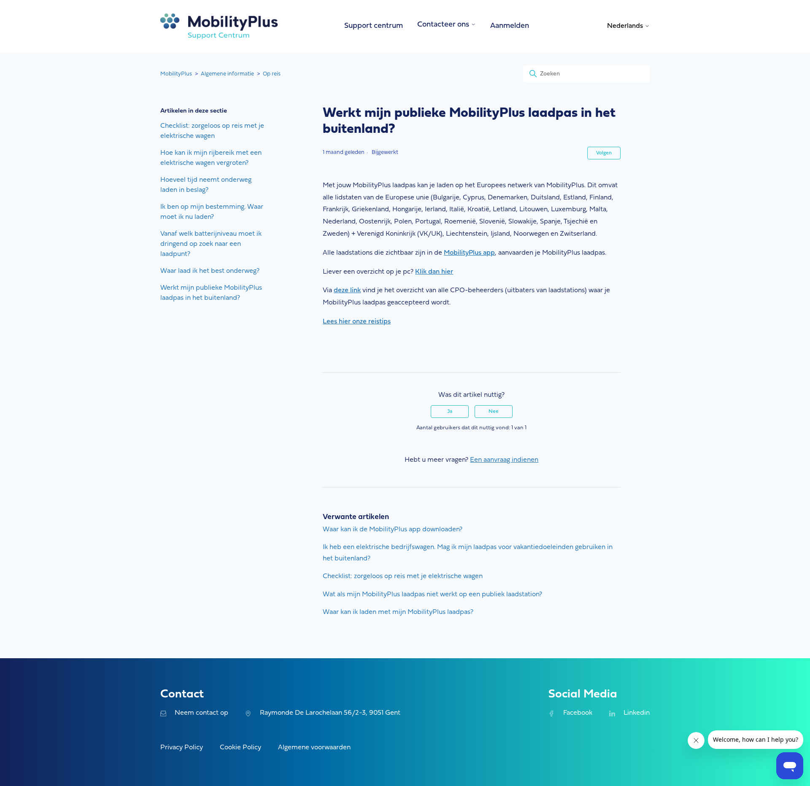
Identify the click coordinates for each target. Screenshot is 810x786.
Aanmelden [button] (509, 26)
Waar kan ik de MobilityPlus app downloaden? (392, 529)
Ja (449, 411)
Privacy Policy (181, 747)
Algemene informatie (227, 74)
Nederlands (626, 26)
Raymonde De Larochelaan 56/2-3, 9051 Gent (330, 713)
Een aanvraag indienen (504, 460)
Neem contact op (201, 713)
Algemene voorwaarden (314, 747)
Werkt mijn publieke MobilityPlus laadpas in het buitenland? (211, 293)
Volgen (604, 153)
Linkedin (637, 713)
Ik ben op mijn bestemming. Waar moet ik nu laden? (211, 212)
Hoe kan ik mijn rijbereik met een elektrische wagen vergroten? (211, 158)
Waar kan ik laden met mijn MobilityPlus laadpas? (398, 612)
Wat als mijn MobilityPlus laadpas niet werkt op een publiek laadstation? (432, 594)
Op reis (272, 74)
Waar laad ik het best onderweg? (209, 271)
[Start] (219, 26)
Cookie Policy (240, 747)
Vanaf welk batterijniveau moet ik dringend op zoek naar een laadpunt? (211, 244)
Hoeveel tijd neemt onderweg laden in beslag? (205, 185)
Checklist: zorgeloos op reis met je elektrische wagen (212, 131)
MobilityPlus (176, 74)
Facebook (577, 713)
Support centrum (373, 26)
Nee (494, 411)
